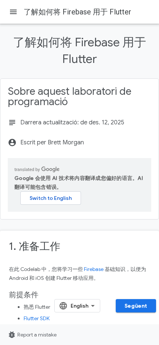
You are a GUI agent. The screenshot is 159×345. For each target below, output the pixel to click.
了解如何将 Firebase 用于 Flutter (77, 11)
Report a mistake (32, 334)
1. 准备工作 (34, 246)
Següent (136, 305)
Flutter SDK (37, 318)
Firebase (94, 269)
